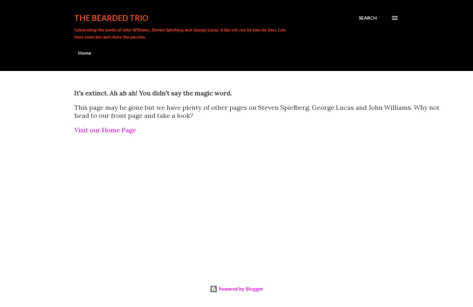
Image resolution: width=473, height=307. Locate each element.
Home (84, 53)
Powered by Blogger (240, 289)
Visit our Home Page (105, 130)
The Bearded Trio (111, 17)
